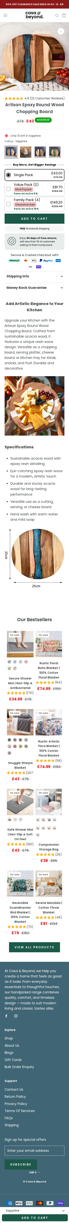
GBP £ (33, 1172)
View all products (34, 947)
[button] (34, 175)
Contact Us (14, 1089)
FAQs (9, 1118)
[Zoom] (61, 31)
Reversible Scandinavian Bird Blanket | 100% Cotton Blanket (20, 912)
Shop (9, 1038)
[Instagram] (15, 1016)
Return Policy (15, 1096)
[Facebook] (6, 1016)
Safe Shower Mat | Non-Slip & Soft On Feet (20, 834)
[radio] (11, 152)
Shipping (12, 1125)
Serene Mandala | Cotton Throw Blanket (48, 907)
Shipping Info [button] (18, 276)
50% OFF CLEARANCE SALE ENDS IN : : (34, 4)
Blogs (9, 1052)
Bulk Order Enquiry (19, 1067)
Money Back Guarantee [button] (27, 287)
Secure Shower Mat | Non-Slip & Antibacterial (20, 683)
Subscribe (20, 1164)
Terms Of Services (20, 1111)
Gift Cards (13, 1060)
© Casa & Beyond (34, 1181)
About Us (12, 1045)
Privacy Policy (16, 1104)
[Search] (57, 15)
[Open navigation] (5, 15)
